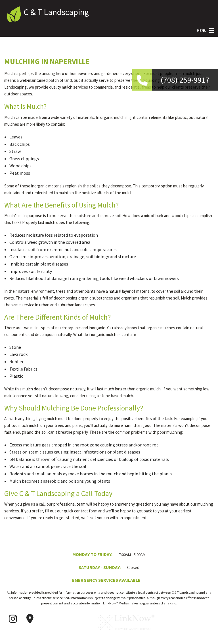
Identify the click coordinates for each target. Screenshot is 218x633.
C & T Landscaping (56, 12)
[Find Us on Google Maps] (29, 619)
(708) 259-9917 (185, 80)
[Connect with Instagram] (12, 619)
